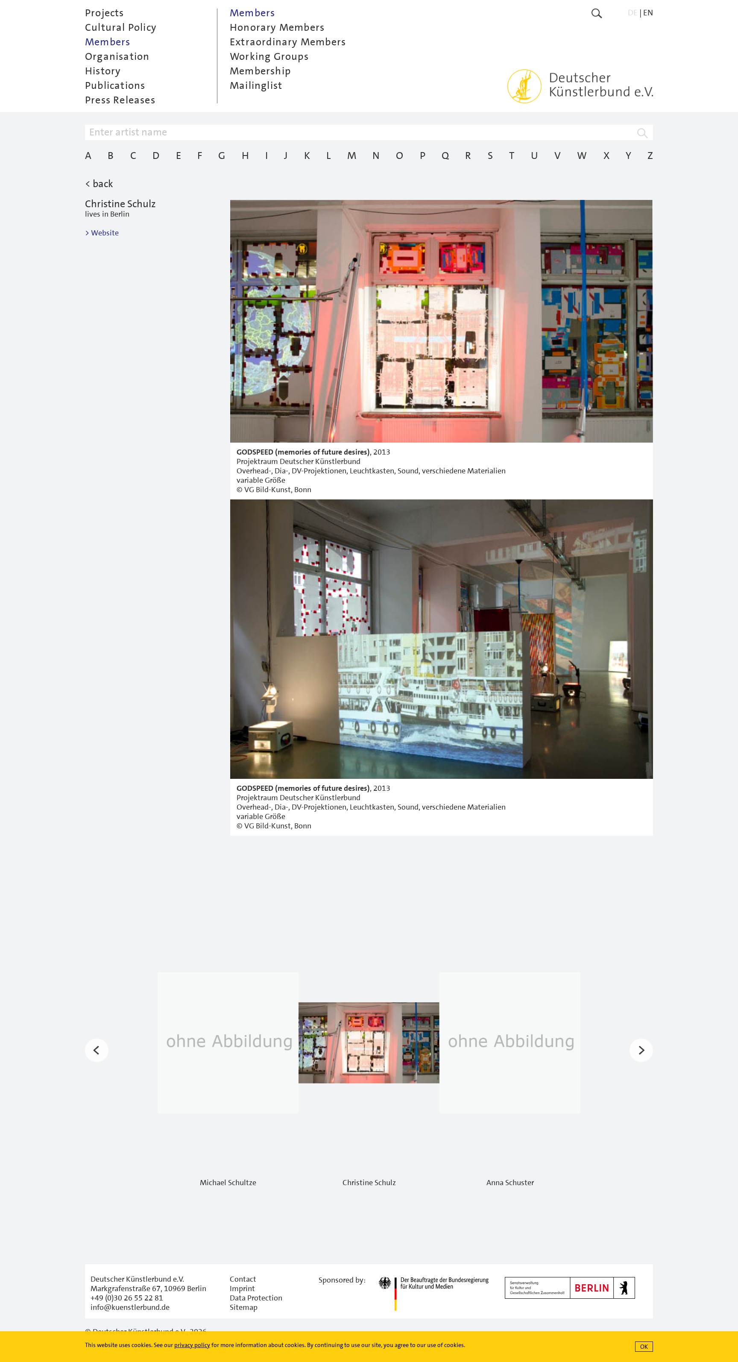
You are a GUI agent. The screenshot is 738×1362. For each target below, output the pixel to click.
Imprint (242, 1288)
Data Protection (256, 1298)
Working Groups (269, 56)
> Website (102, 233)
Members (107, 42)
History (103, 71)
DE (633, 12)
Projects (104, 13)
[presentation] (96, 1051)
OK (644, 1346)
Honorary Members (277, 27)
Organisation (117, 56)
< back (99, 184)
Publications (115, 85)
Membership (260, 71)
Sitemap (244, 1307)
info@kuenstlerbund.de (130, 1307)
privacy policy (192, 1345)
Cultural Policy (121, 27)
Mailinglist (256, 85)
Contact (243, 1279)
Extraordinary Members (288, 42)
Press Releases (120, 100)
